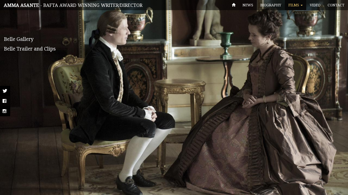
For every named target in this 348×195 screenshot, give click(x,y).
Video (315, 5)
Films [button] (294, 5)
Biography (270, 5)
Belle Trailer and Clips (30, 48)
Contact (336, 5)
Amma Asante (21, 5)
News (248, 5)
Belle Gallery (19, 39)
